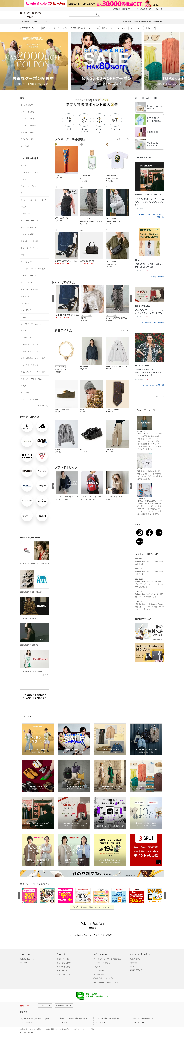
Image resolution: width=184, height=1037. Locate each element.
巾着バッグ (150, 28)
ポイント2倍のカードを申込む (108, 1018)
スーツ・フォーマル (28, 275)
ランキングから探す (28, 125)
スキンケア (25, 296)
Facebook (134, 963)
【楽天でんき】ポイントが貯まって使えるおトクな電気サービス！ (64, 1012)
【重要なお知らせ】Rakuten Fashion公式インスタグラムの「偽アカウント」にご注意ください (149, 606)
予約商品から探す (28, 139)
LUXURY (23, 962)
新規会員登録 (135, 959)
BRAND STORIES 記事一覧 (153, 385)
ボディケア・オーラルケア (31, 324)
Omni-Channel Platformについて (106, 982)
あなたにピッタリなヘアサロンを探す (34, 1018)
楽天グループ (145, 9)
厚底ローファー (108, 28)
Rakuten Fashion (42, 14)
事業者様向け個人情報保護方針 (58, 1029)
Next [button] (163, 61)
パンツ (23, 179)
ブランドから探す (28, 112)
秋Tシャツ (46, 28)
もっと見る (44, 675)
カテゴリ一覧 (43, 406)
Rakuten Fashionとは (101, 963)
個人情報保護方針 (36, 1029)
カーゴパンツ (122, 28)
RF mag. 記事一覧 (157, 276)
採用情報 (92, 1029)
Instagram (134, 966)
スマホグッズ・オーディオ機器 (33, 372)
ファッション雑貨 (28, 234)
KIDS (45, 21)
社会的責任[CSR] (79, 1029)
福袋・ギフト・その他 (29, 399)
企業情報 (23, 1029)
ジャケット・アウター (29, 172)
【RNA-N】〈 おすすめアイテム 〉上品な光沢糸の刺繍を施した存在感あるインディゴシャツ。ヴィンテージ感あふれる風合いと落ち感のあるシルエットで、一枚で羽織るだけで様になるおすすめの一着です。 (149, 441)
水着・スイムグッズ (28, 282)
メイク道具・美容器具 (29, 344)
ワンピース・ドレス (28, 186)
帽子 (22, 255)
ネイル (23, 317)
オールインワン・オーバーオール (34, 200)
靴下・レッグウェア (28, 227)
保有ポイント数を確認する (143, 1018)
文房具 (23, 386)
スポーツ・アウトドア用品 (31, 379)
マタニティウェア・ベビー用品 (33, 269)
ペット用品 (25, 393)
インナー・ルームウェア (30, 220)
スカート (24, 193)
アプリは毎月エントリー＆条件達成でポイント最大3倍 (142, 22)
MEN (36, 21)
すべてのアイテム (28, 146)
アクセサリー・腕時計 (29, 241)
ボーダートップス (60, 28)
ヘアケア (24, 331)
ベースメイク (26, 303)
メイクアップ (26, 310)
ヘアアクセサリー (28, 262)
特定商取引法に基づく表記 (103, 978)
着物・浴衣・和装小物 (29, 289)
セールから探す (27, 105)
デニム (96, 28)
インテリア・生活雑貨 (29, 365)
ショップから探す (28, 118)
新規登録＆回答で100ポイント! (125, 9)
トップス (24, 165)
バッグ (23, 207)
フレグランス (26, 337)
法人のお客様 (98, 974)
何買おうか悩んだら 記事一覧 (152, 322)
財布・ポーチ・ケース (29, 248)
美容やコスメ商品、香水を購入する (73, 1018)
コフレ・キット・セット (30, 351)
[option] (55, 61)
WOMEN (26, 21)
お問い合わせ (98, 970)
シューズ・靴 (26, 214)
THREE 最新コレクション (80, 28)
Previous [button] (20, 61)
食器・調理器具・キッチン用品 (33, 358)
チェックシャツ (137, 28)
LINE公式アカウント (138, 970)
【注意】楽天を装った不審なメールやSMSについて (92, 907)
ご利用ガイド (98, 967)
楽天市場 (159, 9)
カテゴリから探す (28, 132)
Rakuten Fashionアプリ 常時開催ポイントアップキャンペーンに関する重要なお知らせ (149, 584)
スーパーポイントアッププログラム (107, 959)
